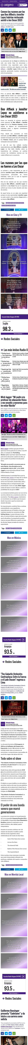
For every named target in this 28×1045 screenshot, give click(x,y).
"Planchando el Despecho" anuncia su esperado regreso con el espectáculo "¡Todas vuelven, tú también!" (14, 923)
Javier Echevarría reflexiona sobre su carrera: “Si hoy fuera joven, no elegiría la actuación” (14, 263)
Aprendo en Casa (5, 1)
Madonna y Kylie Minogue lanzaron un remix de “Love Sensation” (14, 901)
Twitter (21, 209)
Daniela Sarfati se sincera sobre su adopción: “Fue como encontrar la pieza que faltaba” (14, 241)
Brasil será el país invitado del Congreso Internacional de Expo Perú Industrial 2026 (14, 885)
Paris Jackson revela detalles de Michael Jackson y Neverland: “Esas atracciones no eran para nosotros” (14, 586)
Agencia (8, 203)
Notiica (16, 203)
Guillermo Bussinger (6, 1026)
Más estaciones (22, 1)
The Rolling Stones (17, 528)
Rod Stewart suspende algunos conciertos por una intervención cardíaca (14, 608)
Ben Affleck (4, 205)
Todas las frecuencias (18, 333)
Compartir (8, 209)
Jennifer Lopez (12, 205)
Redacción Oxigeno (10, 55)
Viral (12, 203)
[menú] (2, 5)
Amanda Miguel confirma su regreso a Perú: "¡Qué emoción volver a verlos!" (14, 960)
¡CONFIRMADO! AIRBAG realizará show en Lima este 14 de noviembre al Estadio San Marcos (14, 564)
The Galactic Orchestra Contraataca (14, 865)
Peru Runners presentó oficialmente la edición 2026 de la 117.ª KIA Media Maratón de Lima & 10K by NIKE (14, 944)
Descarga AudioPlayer (13, 1)
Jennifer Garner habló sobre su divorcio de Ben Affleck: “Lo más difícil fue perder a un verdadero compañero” (14, 301)
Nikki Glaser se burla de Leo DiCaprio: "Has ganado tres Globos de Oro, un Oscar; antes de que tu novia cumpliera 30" (14, 285)
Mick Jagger (10, 477)
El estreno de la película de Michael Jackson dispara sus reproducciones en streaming (14, 225)
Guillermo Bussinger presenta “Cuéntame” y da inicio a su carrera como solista (14, 548)
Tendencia (21, 203)
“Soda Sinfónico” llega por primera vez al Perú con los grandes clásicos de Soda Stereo (14, 624)
